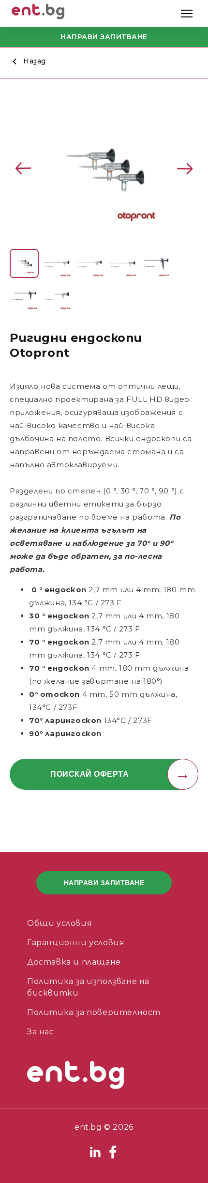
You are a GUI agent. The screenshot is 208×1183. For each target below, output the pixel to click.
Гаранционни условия (75, 942)
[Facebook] (112, 1157)
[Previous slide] (23, 168)
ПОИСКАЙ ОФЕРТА (89, 774)
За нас (40, 1031)
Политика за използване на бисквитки (88, 987)
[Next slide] (184, 168)
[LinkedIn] (96, 1157)
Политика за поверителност (94, 1012)
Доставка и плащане (74, 962)
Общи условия (59, 923)
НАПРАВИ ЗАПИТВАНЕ (104, 36)
